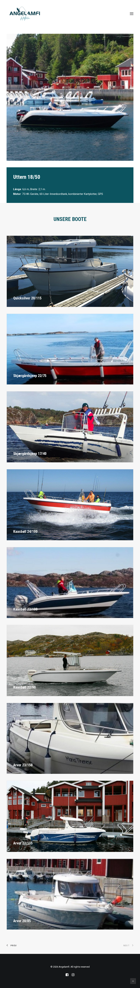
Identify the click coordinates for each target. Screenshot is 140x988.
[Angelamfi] (24, 14)
